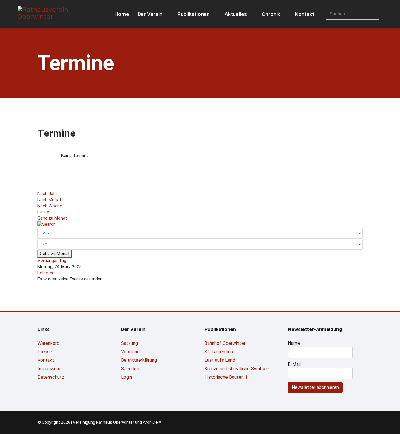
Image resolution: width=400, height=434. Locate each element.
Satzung (129, 343)
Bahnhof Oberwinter (224, 343)
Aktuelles (236, 14)
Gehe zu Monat (52, 218)
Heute (43, 212)
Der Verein (150, 14)
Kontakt (304, 14)
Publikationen (193, 14)
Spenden (130, 368)
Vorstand (130, 351)
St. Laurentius (218, 351)
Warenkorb (48, 343)
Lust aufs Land (219, 360)
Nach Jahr (47, 193)
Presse (44, 351)
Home (121, 14)
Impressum (48, 368)
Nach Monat (49, 199)
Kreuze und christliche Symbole (236, 368)
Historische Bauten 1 (225, 377)
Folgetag (45, 272)
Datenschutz (50, 377)
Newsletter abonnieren (315, 387)
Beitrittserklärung (139, 360)
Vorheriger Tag (51, 260)
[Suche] (200, 224)
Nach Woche (49, 206)
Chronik (271, 14)
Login (126, 377)
